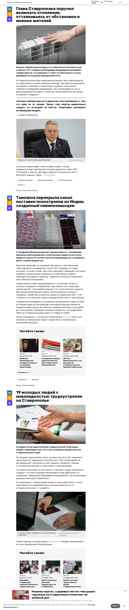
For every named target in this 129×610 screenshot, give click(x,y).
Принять (115, 606)
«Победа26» (49, 175)
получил (66, 317)
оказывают (54, 541)
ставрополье (22, 380)
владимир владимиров (45, 180)
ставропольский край (25, 180)
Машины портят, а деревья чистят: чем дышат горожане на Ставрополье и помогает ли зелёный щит (63, 594)
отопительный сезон (65, 180)
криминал (35, 380)
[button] (20, 595)
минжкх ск (21, 185)
